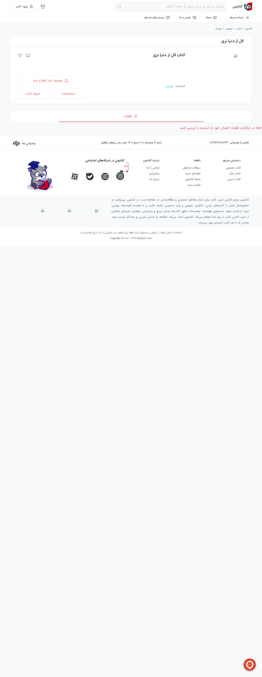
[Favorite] (20, 55)
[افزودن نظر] (28, 55)
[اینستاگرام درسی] (120, 175)
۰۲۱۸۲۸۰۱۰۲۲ (219, 142)
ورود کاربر (22, 6)
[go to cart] (43, 6)
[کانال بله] (90, 176)
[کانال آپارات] (74, 176)
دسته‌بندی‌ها (237, 18)
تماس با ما (185, 18)
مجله (209, 18)
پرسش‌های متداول (154, 18)
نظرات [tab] (128, 116)
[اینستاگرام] (105, 176)
